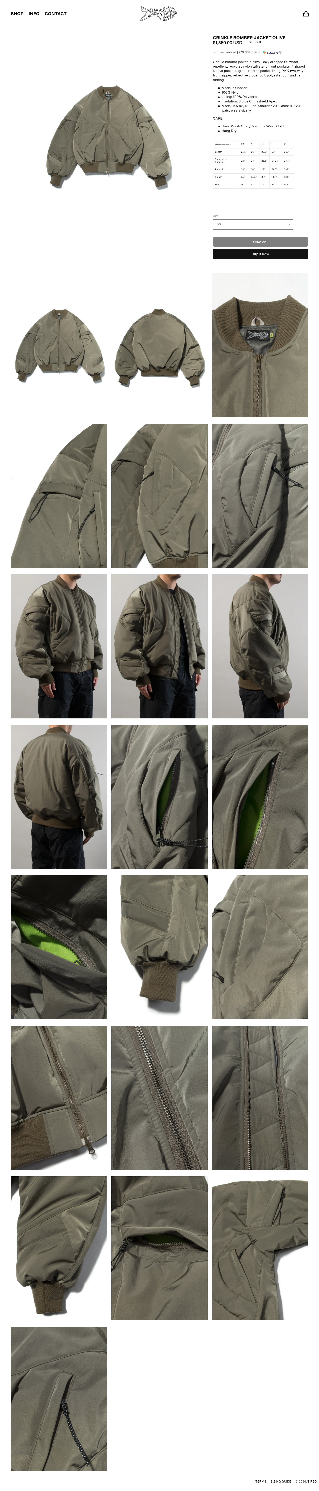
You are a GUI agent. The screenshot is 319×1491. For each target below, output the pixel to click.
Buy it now (260, 254)
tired (312, 1481)
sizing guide (281, 1481)
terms (260, 1481)
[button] (260, 52)
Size (216, 216)
